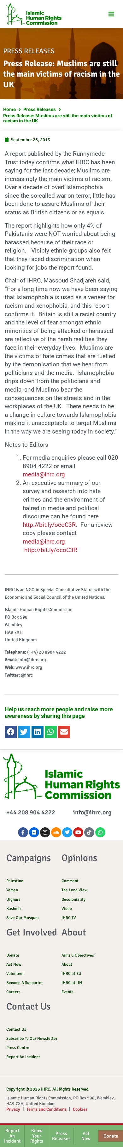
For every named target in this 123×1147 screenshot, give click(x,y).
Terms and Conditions (46, 1109)
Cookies (80, 1109)
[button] (111, 14)
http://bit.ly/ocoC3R (49, 524)
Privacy (13, 1109)
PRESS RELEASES (29, 51)
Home (9, 109)
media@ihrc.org (44, 474)
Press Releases (39, 109)
